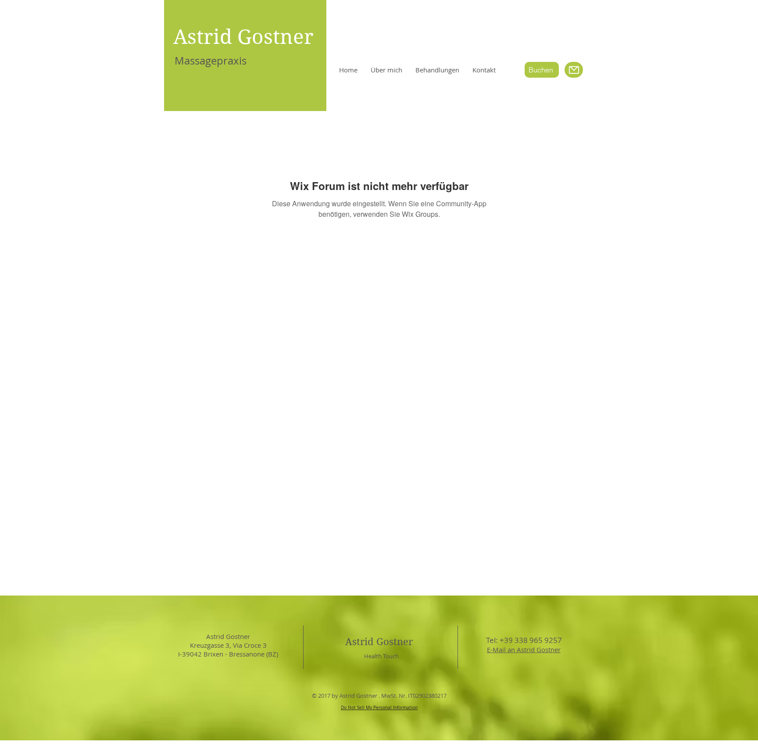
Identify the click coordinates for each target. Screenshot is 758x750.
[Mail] (574, 70)
